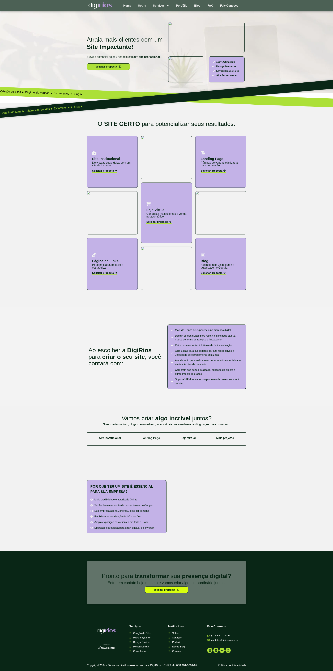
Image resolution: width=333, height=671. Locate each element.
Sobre (142, 5)
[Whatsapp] (228, 650)
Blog (197, 5)
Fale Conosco (229, 5)
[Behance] (222, 650)
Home (127, 5)
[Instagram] (209, 650)
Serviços (159, 5)
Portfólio (181, 5)
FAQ (210, 5)
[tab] (110, 440)
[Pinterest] (216, 650)
